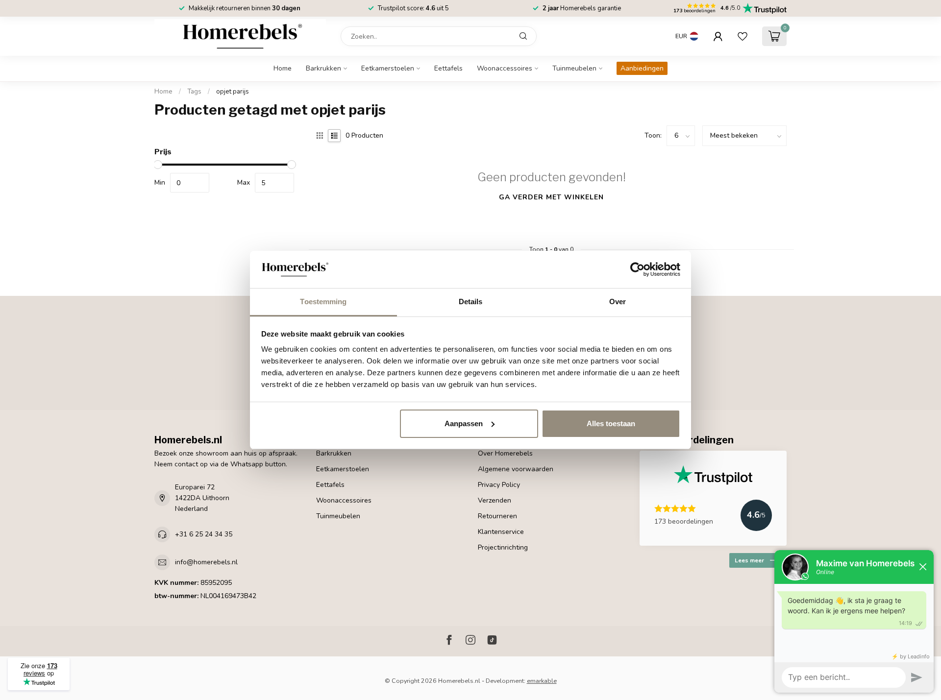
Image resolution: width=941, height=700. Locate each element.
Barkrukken (323, 68)
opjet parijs (232, 91)
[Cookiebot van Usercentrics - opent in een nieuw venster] (637, 269)
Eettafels (448, 68)
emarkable (542, 680)
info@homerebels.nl (206, 562)
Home (282, 68)
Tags (194, 91)
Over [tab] (617, 301)
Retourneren (497, 516)
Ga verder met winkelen (551, 197)
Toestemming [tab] (323, 301)
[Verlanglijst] (742, 36)
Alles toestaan (611, 423)
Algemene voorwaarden (515, 469)
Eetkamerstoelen (387, 68)
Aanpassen (464, 423)
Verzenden (494, 500)
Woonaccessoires (504, 68)
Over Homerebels (505, 453)
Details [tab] (471, 301)
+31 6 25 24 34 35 (203, 534)
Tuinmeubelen (574, 68)
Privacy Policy (499, 484)
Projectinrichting (503, 547)
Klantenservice (501, 531)
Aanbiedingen (642, 68)
